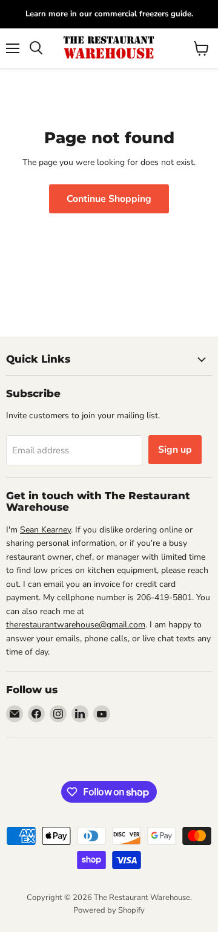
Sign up (175, 449)
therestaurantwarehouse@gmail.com (75, 624)
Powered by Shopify (109, 910)
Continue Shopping (109, 198)
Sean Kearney (45, 530)
